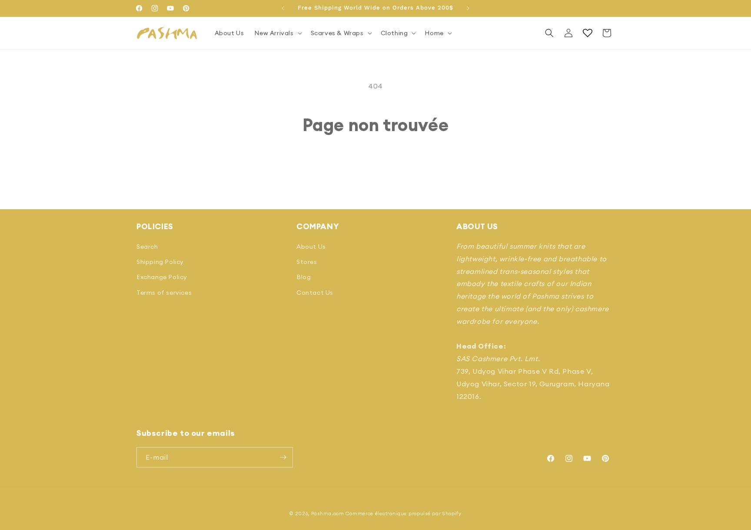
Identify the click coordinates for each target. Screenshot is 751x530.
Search (147, 246)
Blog (303, 277)
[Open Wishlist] (587, 33)
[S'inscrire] (282, 457)
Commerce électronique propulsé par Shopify (403, 513)
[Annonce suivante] (468, 8)
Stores (306, 262)
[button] (277, 33)
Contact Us (314, 292)
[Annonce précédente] (282, 8)
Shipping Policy (160, 262)
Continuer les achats (375, 168)
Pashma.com (327, 513)
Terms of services (164, 292)
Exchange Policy (161, 277)
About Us (311, 246)
